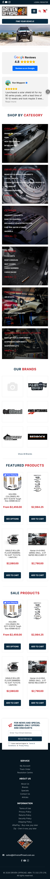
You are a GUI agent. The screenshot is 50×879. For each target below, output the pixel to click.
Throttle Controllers (14, 313)
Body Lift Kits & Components (17, 338)
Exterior (10, 210)
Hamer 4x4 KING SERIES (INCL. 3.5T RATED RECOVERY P (37, 552)
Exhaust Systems (12, 305)
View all (8, 154)
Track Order (25, 769)
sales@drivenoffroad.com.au (20, 855)
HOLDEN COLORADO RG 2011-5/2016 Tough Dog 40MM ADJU (12, 497)
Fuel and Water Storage (15, 227)
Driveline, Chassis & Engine (22, 169)
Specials (25, 790)
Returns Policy (25, 815)
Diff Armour (9, 186)
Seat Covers (10, 264)
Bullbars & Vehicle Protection (18, 223)
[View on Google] (8, 82)
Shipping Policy (25, 822)
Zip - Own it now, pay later (25, 828)
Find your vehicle (25, 21)
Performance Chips (13, 309)
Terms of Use (25, 808)
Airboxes (8, 301)
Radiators (9, 150)
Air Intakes (9, 297)
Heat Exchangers (12, 142)
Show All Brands (25, 454)
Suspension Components (15, 342)
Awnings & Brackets (13, 215)
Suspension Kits (11, 346)
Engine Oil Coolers (12, 133)
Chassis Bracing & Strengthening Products (24, 182)
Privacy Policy (24, 746)
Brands (25, 787)
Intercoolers (10, 146)
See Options (12, 519)
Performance (13, 292)
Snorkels (8, 231)
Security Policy (25, 818)
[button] (2, 92)
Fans (6, 138)
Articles (25, 797)
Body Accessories (12, 219)
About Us (25, 784)
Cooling (10, 128)
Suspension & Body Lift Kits (22, 333)
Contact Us (25, 794)
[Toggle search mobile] (39, 11)
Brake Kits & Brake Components (18, 174)
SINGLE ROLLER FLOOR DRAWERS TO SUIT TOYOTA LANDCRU (12, 553)
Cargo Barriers (11, 268)
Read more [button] (10, 101)
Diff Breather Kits (12, 191)
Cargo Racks (10, 272)
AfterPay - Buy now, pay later (25, 825)
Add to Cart (37, 519)
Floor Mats (9, 256)
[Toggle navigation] (34, 11)
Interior (9, 251)
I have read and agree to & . (21, 744)
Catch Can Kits (11, 178)
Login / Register (41, 2)
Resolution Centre (25, 772)
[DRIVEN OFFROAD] (14, 11)
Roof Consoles (11, 260)
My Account (25, 766)
